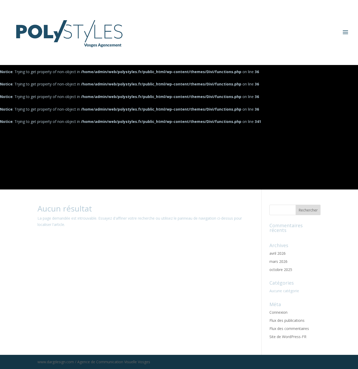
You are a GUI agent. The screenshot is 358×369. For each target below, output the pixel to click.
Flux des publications (287, 320)
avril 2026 (277, 253)
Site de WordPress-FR (287, 336)
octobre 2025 (280, 269)
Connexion (278, 312)
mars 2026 (278, 261)
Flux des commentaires (289, 328)
